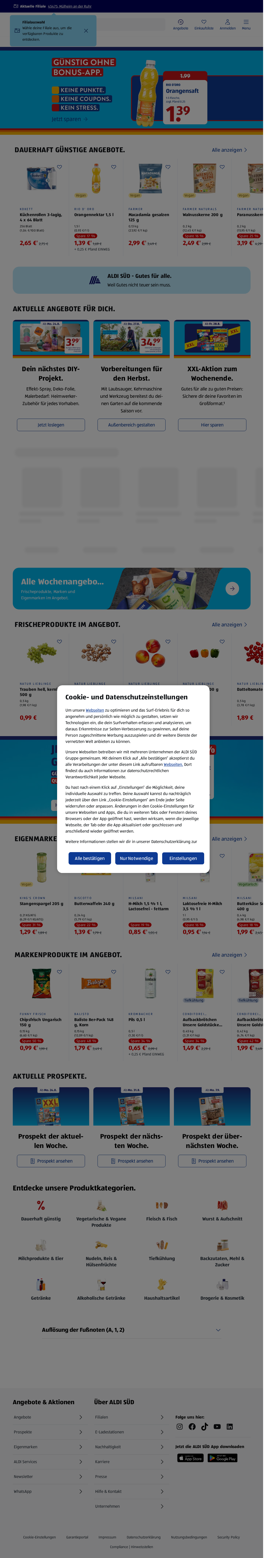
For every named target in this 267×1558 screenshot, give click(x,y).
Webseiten (95, 710)
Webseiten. (173, 764)
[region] (133, 779)
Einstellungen (183, 858)
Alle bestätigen (90, 858)
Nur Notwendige (136, 858)
